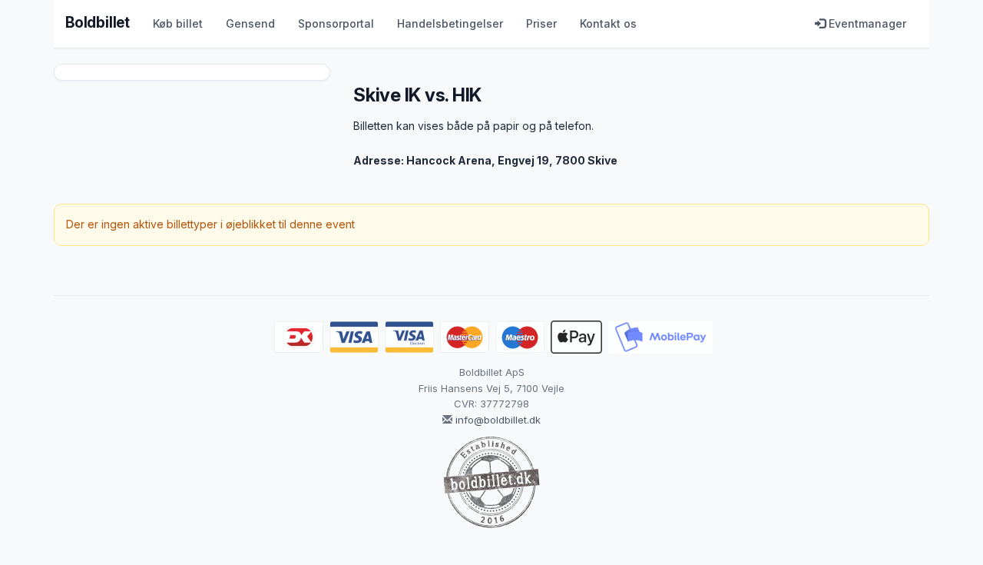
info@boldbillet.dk (498, 420)
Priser (541, 23)
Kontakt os (608, 23)
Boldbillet (97, 23)
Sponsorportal (336, 23)
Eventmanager (866, 23)
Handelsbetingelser (450, 23)
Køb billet (178, 23)
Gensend (250, 23)
